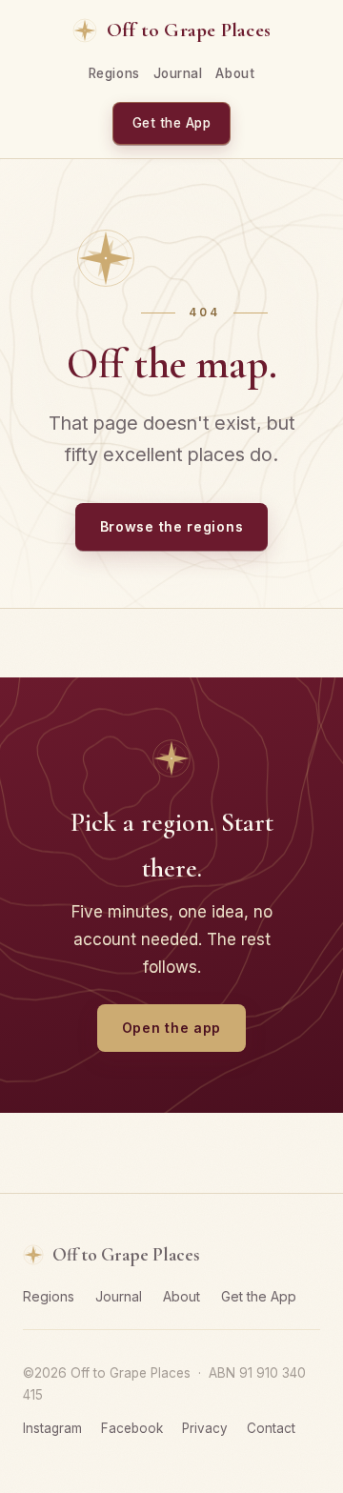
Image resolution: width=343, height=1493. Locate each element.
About (234, 73)
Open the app (171, 1027)
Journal (178, 73)
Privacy (205, 1428)
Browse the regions (172, 526)
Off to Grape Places (189, 30)
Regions (114, 73)
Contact (271, 1428)
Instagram (52, 1428)
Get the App (172, 123)
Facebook (132, 1428)
